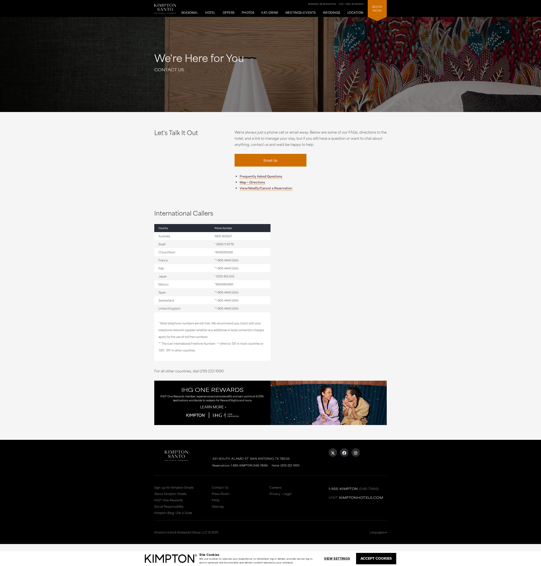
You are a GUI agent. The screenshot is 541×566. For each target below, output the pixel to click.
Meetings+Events (301, 13)
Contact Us (220, 487)
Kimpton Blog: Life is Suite (173, 512)
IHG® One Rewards (168, 500)
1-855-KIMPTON (343, 488)
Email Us (270, 160)
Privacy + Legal (280, 493)
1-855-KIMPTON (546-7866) (249, 465)
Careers (275, 487)
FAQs (216, 500)
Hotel (210, 13)
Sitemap (218, 506)
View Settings (337, 558)
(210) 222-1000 (289, 465)
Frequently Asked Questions (261, 176)
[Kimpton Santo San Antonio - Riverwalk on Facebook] (344, 452)
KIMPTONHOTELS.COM (361, 497)
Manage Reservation (322, 3)
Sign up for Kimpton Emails (174, 487)
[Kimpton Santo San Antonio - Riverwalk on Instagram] (355, 452)
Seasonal (189, 13)
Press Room (221, 493)
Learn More (212, 406)
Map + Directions (252, 182)
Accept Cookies (376, 558)
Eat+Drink (269, 13)
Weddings (331, 13)
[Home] (165, 10)
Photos (248, 13)
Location (355, 13)
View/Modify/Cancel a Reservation (266, 188)
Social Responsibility (169, 506)
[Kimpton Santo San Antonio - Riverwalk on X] (333, 452)
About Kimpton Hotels (170, 493)
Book (377, 8)
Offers (229, 13)
